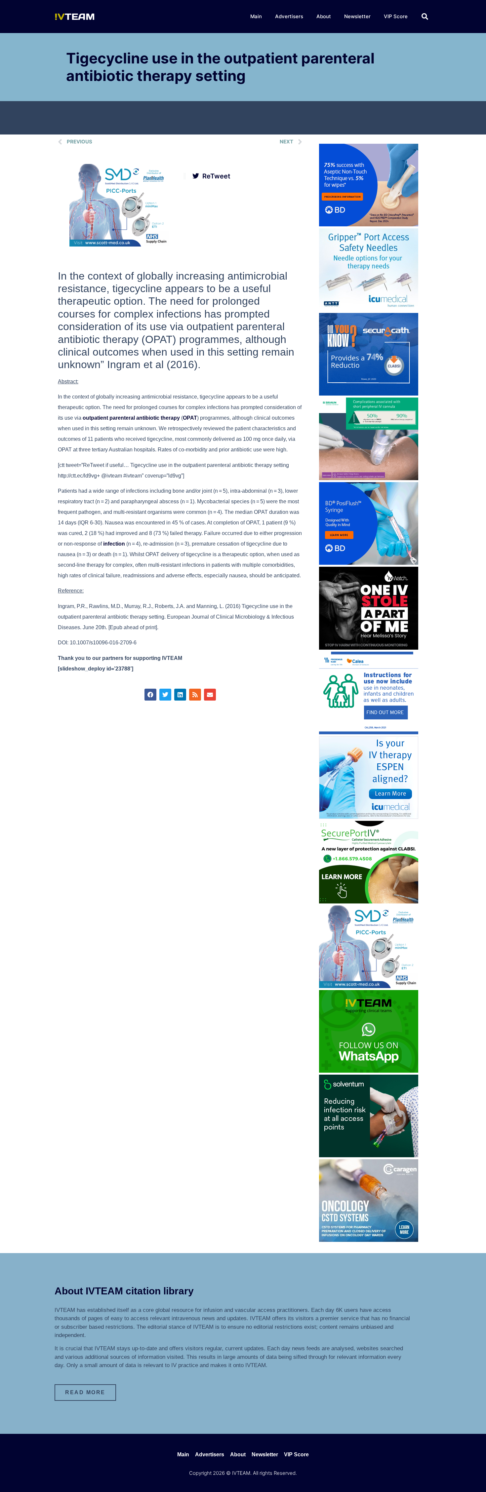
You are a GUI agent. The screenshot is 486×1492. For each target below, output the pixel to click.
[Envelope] (210, 695)
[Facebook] (150, 695)
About (323, 16)
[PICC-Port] (119, 244)
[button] (424, 16)
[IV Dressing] (368, 1155)
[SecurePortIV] (368, 901)
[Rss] (195, 695)
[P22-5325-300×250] (368, 817)
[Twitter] (165, 695)
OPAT (190, 418)
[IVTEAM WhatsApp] (368, 1070)
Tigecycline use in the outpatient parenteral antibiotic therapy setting (220, 67)
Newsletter (357, 16)
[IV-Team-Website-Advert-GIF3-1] (368, 478)
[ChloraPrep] (368, 224)
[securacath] (368, 393)
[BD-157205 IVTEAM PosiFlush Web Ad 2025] (368, 562)
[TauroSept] (368, 732)
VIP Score (396, 16)
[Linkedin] (180, 695)
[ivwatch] (368, 647)
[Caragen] (368, 1240)
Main (256, 16)
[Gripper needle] (368, 309)
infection (114, 544)
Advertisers (289, 16)
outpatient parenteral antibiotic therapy (131, 418)
